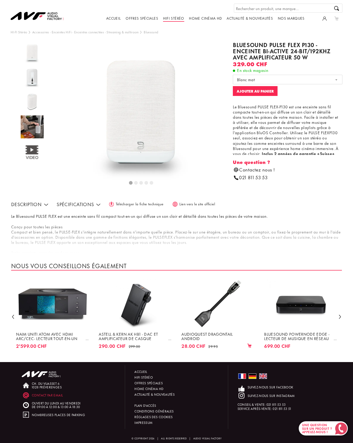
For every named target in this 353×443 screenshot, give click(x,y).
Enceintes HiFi (62, 31)
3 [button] (141, 183)
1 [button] (131, 183)
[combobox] (287, 80)
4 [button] (146, 183)
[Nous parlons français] (242, 376)
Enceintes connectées (89, 31)
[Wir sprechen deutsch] (252, 376)
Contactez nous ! (257, 169)
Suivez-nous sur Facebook (270, 387)
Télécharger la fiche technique (140, 203)
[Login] (324, 18)
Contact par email (47, 395)
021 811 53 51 (282, 408)
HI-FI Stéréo (19, 31)
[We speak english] (263, 376)
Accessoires (40, 31)
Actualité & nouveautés (250, 18)
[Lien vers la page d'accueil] (39, 12)
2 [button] (136, 183)
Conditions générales (154, 411)
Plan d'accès (145, 405)
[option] (32, 54)
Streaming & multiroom (122, 31)
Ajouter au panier (255, 91)
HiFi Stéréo (173, 18)
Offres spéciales (142, 18)
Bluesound (151, 31)
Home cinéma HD (205, 18)
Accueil (113, 18)
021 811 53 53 (253, 177)
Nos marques (291, 18)
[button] (13, 316)
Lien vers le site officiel (197, 203)
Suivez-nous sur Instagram (271, 395)
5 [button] (151, 183)
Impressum (143, 422)
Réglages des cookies (153, 416)
